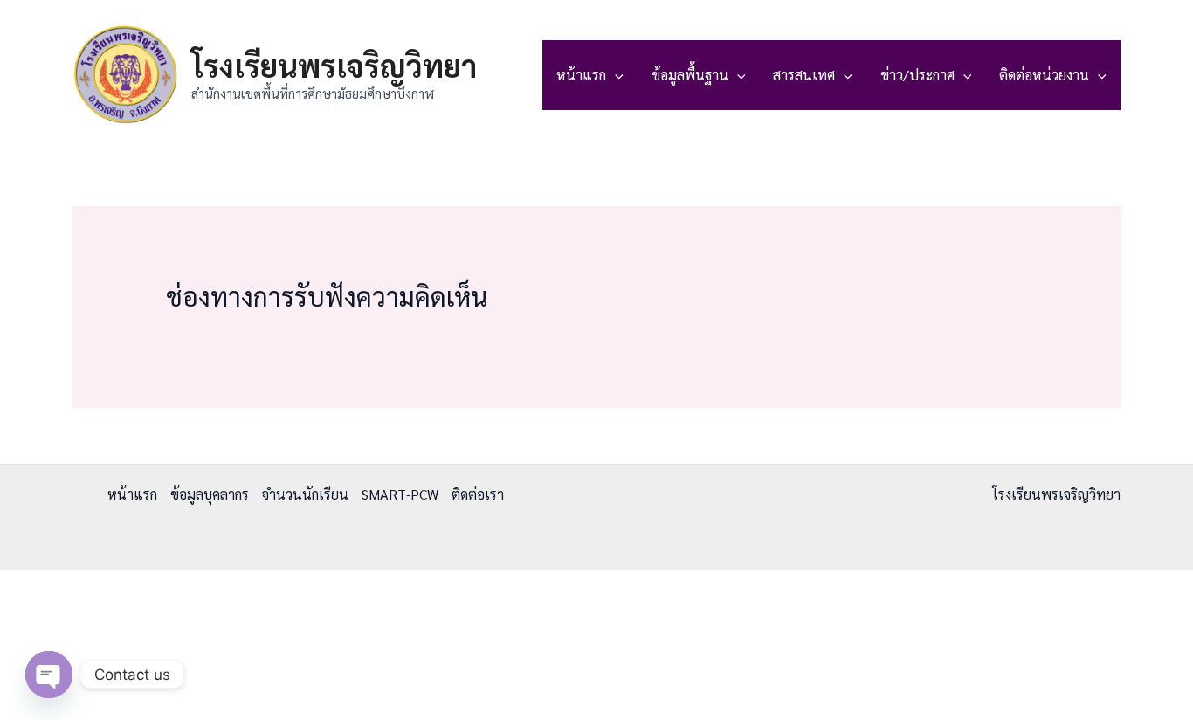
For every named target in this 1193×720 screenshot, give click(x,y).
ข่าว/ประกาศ (917, 75)
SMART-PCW (400, 494)
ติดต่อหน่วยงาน (1044, 75)
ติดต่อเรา (478, 494)
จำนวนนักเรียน (305, 494)
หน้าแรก (581, 75)
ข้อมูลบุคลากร (209, 494)
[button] (615, 75)
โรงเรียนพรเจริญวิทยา (334, 65)
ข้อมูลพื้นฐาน (690, 75)
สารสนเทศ (804, 75)
